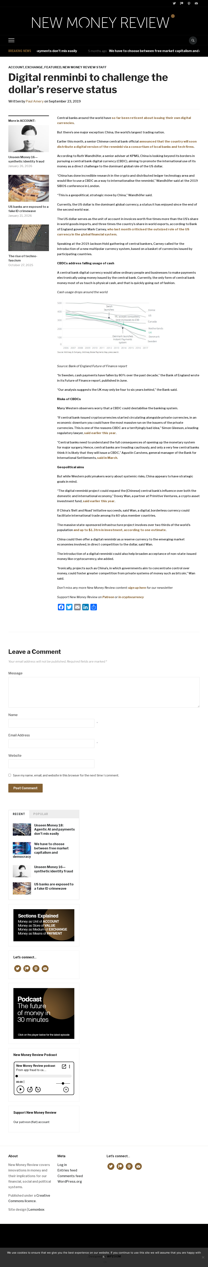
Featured (52, 67)
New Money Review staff (85, 67)
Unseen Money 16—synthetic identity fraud (26, 159)
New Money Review (104, 1234)
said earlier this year (100, 433)
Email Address (19, 735)
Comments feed (70, 1176)
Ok (105, 1262)
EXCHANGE (34, 67)
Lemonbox (36, 1209)
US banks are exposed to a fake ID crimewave (28, 209)
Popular (40, 814)
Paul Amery (35, 101)
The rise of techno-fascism (22, 258)
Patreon (108, 597)
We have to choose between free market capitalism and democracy (148, 51)
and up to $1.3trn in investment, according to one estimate (120, 530)
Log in (62, 1165)
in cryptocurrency (131, 597)
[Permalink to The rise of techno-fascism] (28, 239)
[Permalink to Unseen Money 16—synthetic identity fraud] (28, 140)
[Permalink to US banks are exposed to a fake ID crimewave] (28, 190)
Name (13, 715)
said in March (107, 458)
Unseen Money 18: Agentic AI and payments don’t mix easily (54, 829)
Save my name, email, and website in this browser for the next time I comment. (66, 775)
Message (15, 673)
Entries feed (67, 1170)
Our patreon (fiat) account (31, 1122)
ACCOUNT (16, 67)
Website (15, 756)
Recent (19, 814)
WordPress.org (69, 1181)
